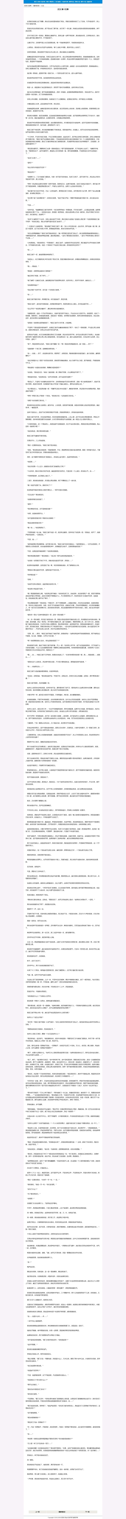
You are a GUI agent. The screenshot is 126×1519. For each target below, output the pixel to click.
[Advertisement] (63, 15)
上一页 (37, 1512)
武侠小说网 (27, 5)
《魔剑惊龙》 (36, 5)
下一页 (87, 1512)
